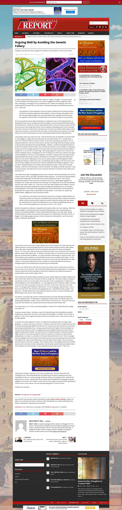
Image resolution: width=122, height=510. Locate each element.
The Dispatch (48, 33)
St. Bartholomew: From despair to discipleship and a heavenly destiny (90, 76)
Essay (37, 54)
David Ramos (84, 95)
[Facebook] (97, 27)
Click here (17, 407)
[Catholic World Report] (61, 30)
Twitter (17, 476)
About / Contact (61, 502)
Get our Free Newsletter (37, 2)
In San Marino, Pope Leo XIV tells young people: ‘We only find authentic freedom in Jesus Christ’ (92, 91)
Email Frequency (83, 317)
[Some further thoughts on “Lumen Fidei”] (92, 468)
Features (36, 33)
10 (90, 87)
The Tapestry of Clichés (87, 83)
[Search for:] (97, 23)
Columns (25, 33)
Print (72, 54)
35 (90, 103)
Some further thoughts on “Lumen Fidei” (90, 482)
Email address (82, 306)
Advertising (85, 502)
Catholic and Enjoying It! (59, 431)
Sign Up (86, 2)
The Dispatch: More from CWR (92, 69)
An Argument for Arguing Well (30, 394)
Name (80, 312)
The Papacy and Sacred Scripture (90, 99)
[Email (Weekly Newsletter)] (103, 27)
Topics (59, 33)
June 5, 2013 (20, 54)
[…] (82, 496)
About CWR (70, 33)
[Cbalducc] (47, 465)
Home (16, 33)
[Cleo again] (47, 488)
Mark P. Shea (29, 54)
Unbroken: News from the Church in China (92, 224)
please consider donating (58, 399)
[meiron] (47, 459)
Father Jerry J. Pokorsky (86, 85)
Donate (91, 33)
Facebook (17, 474)
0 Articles (47, 421)
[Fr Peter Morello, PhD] (47, 480)
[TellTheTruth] (47, 473)
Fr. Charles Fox (84, 79)
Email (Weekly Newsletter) (22, 479)
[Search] (107, 23)
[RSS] (106, 27)
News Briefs (18, 36)
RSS (16, 482)
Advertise (81, 33)
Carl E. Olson (84, 101)
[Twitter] (100, 27)
